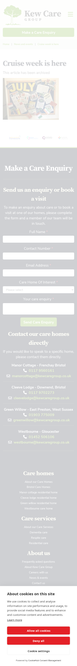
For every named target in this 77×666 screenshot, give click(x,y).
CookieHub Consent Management (44, 660)
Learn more (14, 620)
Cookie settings (39, 651)
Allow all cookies (38, 630)
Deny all (38, 641)
